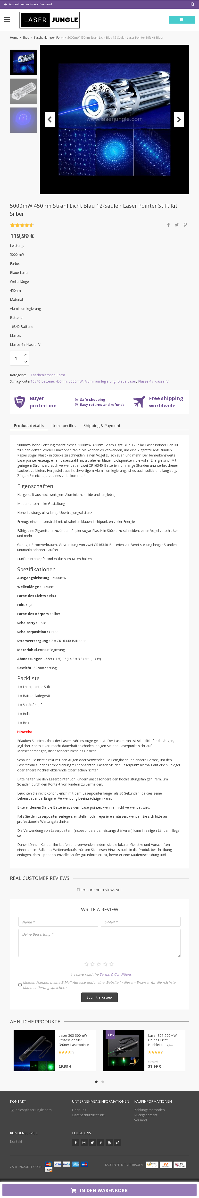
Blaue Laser (126, 381)
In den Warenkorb (103, 1190)
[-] (25, 362)
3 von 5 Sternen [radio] (99, 964)
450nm (61, 381)
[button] (50, 119)
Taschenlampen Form (49, 38)
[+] (25, 354)
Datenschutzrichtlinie (88, 1115)
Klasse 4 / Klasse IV (153, 381)
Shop (26, 38)
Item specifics (63, 425)
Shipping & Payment (101, 425)
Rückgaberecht (146, 1115)
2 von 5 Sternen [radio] (92, 964)
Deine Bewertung (37, 934)
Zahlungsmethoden (149, 1110)
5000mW (76, 381)
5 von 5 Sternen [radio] (111, 964)
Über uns (79, 1110)
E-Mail (110, 922)
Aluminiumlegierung (100, 381)
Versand (140, 1120)
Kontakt (16, 1141)
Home (14, 38)
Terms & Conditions (116, 974)
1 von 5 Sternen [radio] (86, 964)
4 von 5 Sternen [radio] (105, 964)
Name (28, 922)
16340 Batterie (42, 381)
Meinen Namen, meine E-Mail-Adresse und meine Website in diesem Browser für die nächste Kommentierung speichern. (99, 985)
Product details (29, 425)
